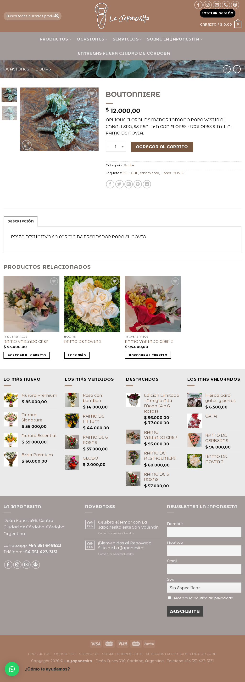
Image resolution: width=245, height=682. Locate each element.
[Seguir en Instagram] (207, 5)
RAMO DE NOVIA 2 (82, 341)
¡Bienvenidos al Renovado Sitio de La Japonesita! (124, 545)
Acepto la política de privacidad (203, 598)
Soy (170, 579)
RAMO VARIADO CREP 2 (149, 341)
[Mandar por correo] (128, 184)
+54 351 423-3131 (40, 551)
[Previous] (27, 119)
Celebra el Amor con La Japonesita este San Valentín (128, 524)
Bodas (43, 69)
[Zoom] (27, 145)
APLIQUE (130, 173)
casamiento (149, 173)
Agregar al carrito (162, 146)
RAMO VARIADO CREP (26, 341)
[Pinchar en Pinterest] (138, 184)
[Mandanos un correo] (217, 5)
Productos (54, 39)
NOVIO (178, 173)
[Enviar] (57, 16)
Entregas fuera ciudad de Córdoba (124, 53)
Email (172, 561)
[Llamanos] (226, 5)
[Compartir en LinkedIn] (147, 184)
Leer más (77, 355)
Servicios (126, 39)
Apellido (175, 542)
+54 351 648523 (44, 545)
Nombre (175, 523)
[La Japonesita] (122, 16)
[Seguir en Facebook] (198, 5)
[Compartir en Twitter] (119, 184)
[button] (12, 669)
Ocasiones (90, 39)
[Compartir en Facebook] (110, 184)
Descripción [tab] (20, 221)
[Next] (91, 119)
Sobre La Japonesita (173, 39)
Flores (166, 173)
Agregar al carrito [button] (26, 355)
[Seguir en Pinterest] (235, 5)
